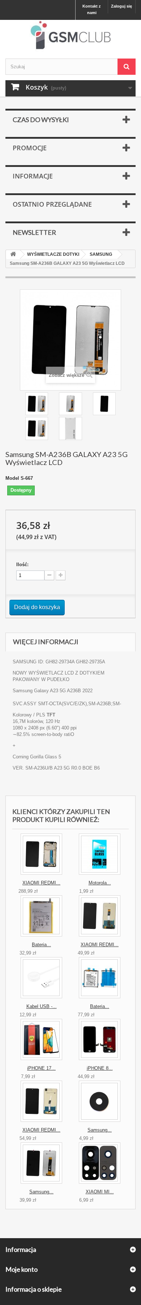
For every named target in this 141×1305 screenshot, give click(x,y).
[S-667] (70, 428)
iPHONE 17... (41, 1068)
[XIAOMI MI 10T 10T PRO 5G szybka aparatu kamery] (99, 1163)
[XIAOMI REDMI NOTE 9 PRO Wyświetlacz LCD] (41, 1101)
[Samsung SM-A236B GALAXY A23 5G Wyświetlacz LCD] (36, 403)
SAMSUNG (101, 254)
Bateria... (41, 944)
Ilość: (22, 564)
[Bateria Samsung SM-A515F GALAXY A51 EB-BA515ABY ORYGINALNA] (99, 977)
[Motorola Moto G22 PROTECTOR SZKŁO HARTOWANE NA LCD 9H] (99, 854)
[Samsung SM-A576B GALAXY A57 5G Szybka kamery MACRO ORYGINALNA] (99, 1101)
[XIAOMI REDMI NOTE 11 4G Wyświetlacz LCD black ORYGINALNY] (41, 854)
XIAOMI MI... (100, 1191)
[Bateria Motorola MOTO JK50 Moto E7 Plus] (41, 915)
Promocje (30, 147)
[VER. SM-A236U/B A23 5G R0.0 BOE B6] (70, 403)
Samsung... (99, 1130)
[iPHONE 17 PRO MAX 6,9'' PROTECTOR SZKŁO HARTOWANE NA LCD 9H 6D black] (41, 1039)
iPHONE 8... (100, 1068)
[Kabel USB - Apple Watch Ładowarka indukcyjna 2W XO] (41, 977)
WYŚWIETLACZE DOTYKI (53, 254)
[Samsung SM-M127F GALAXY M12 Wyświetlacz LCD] (41, 1163)
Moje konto (21, 1269)
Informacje (33, 176)
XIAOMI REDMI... (41, 883)
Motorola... (100, 883)
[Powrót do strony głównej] (13, 254)
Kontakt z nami (91, 9)
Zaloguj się (121, 6)
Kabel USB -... (41, 1006)
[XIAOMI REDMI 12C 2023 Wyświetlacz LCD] (99, 915)
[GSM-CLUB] (70, 36)
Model (12, 478)
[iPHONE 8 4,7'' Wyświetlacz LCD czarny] (99, 1039)
